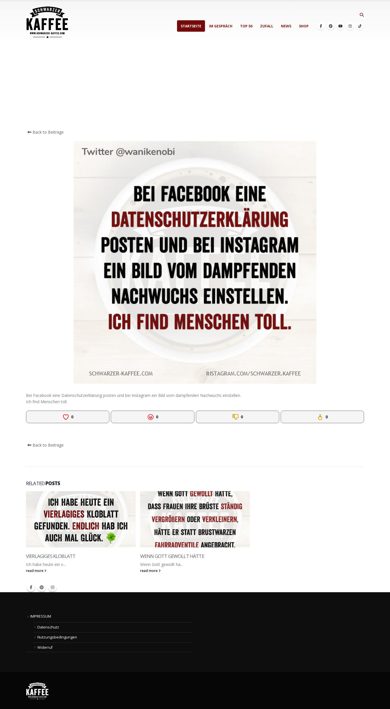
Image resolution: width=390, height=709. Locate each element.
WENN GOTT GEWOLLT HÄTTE (172, 556)
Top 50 (246, 26)
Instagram (52, 587)
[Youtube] (340, 26)
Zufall (266, 26)
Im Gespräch (220, 26)
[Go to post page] (81, 519)
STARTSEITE (191, 26)
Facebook (31, 587)
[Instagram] (350, 26)
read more (35, 570)
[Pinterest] (331, 26)
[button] (361, 15)
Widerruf (45, 647)
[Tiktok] (360, 26)
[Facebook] (321, 26)
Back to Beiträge (47, 132)
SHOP (304, 26)
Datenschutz (48, 627)
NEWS (286, 26)
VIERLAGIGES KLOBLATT (50, 556)
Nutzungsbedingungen (57, 637)
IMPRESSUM (40, 616)
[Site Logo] (47, 22)
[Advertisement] (195, 86)
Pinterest (41, 587)
